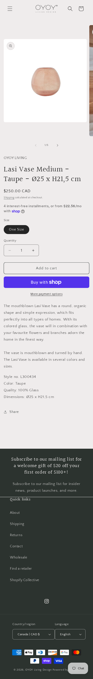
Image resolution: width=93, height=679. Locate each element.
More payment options (46, 294)
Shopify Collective (24, 580)
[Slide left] (35, 145)
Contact (16, 546)
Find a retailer (21, 569)
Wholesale (18, 557)
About (15, 513)
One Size (16, 230)
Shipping (9, 197)
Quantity (10, 240)
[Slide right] (57, 145)
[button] (9, 8)
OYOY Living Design (38, 669)
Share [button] (14, 412)
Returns (16, 535)
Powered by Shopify (66, 669)
